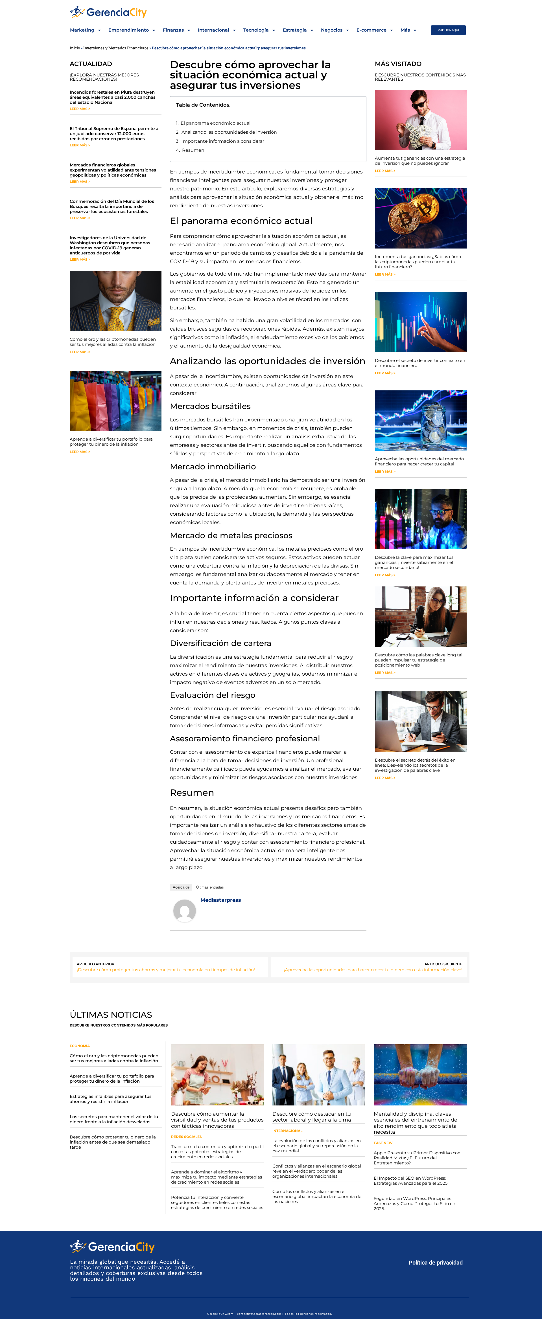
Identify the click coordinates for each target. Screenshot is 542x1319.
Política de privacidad (436, 1262)
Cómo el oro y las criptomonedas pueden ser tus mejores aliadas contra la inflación (113, 342)
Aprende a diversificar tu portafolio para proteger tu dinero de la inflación (111, 441)
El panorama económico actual (215, 123)
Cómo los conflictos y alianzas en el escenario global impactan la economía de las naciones (316, 1196)
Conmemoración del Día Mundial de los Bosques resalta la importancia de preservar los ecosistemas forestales (112, 206)
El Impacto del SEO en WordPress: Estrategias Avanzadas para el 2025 (410, 1180)
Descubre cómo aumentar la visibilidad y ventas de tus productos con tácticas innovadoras (217, 1120)
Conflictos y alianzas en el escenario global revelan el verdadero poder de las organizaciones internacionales (316, 1171)
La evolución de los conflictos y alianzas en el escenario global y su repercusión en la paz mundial (316, 1145)
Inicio (75, 47)
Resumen (193, 150)
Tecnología (256, 30)
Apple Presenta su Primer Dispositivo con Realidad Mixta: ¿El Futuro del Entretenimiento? (417, 1158)
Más (405, 30)
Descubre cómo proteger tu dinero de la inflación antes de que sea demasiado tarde (113, 1142)
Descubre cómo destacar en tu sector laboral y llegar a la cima (311, 1117)
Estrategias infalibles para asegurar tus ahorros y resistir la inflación (111, 1099)
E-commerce (371, 30)
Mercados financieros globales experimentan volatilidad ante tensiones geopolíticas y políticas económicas (113, 170)
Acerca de (181, 887)
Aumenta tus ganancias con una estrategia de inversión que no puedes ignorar (420, 160)
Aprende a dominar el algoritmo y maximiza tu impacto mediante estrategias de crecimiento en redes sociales (216, 1177)
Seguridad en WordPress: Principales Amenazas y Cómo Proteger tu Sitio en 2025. (414, 1203)
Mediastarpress (220, 900)
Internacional (213, 30)
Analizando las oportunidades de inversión (229, 132)
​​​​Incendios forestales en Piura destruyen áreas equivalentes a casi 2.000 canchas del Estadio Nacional (113, 97)
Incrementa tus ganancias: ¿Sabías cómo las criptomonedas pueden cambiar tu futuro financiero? (418, 261)
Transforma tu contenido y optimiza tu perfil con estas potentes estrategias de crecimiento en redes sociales (217, 1151)
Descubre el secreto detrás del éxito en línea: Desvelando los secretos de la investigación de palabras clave (415, 765)
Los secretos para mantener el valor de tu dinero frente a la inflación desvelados (114, 1119)
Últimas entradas (210, 887)
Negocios (331, 30)
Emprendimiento (128, 30)
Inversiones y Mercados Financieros (115, 47)
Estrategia (295, 30)
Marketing (82, 30)
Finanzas (173, 30)
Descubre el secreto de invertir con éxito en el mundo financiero (420, 363)
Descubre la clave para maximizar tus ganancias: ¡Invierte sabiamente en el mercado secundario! (414, 562)
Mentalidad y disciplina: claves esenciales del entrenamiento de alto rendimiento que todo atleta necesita (415, 1123)
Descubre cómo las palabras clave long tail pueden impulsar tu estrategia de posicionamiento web (419, 660)
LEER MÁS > (80, 109)
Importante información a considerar (223, 141)
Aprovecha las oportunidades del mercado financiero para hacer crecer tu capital (419, 461)
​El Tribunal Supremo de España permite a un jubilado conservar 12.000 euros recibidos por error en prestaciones (114, 133)
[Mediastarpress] (184, 920)
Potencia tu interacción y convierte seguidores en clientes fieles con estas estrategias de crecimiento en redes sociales (217, 1202)
